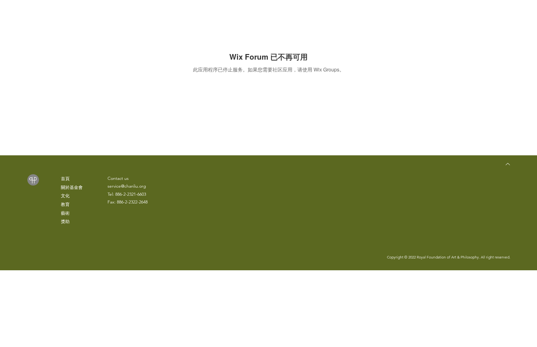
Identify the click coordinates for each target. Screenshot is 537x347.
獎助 (65, 221)
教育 (65, 204)
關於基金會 (72, 187)
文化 (65, 196)
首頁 (65, 178)
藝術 (65, 213)
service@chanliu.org (127, 186)
